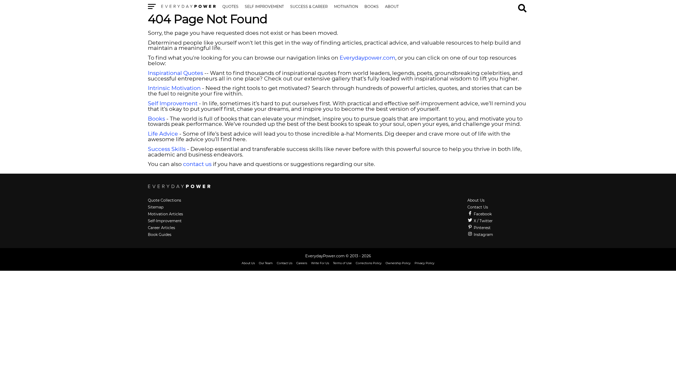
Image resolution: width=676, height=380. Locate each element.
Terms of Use (342, 263)
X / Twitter (483, 220)
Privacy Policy (424, 263)
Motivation (346, 7)
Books (371, 7)
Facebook (482, 214)
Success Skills (167, 149)
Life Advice (163, 133)
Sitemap (155, 207)
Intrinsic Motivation (174, 88)
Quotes (230, 7)
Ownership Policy (398, 263)
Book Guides (159, 234)
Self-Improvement (165, 220)
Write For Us (320, 263)
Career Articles (161, 227)
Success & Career (309, 7)
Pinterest (482, 227)
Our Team (266, 263)
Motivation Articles (165, 214)
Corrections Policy (369, 263)
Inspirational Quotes (175, 73)
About (392, 7)
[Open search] (522, 6)
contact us (197, 164)
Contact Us (477, 207)
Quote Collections (164, 200)
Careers (301, 263)
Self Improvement (264, 7)
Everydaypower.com (367, 57)
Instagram (483, 234)
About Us (476, 200)
